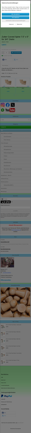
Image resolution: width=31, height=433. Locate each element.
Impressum (11, 24)
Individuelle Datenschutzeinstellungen (15, 20)
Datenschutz (19, 24)
